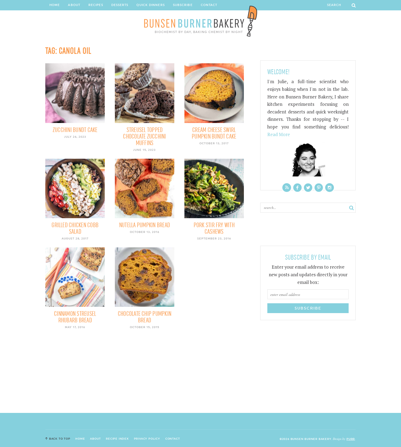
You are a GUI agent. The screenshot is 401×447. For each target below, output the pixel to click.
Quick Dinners (150, 5)
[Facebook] (297, 187)
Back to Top (59, 438)
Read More (278, 134)
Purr (350, 438)
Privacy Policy (147, 438)
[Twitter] (308, 187)
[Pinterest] (319, 187)
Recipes (95, 5)
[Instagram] (329, 187)
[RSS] (286, 187)
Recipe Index (117, 438)
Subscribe (183, 5)
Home (54, 5)
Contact (209, 5)
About (74, 5)
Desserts (119, 5)
